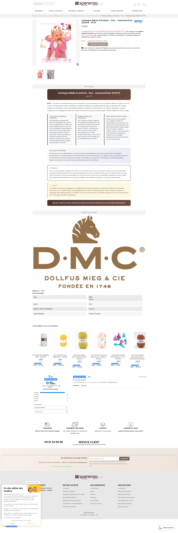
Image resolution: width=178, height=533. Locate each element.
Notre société (70, 485)
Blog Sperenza (123, 506)
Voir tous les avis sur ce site (50, 389)
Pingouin (93, 497)
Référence (35, 291)
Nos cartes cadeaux (125, 503)
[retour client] (131, 424)
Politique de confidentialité (72, 503)
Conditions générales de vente (74, 494)
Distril (92, 491)
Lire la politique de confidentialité (12, 517)
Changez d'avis (131, 428)
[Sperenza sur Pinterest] (132, 442)
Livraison (47, 428)
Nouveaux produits (124, 491)
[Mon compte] (135, 5)
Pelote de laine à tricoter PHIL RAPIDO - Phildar (79, 357)
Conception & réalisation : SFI (89, 515)
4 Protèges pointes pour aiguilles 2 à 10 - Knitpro (118, 357)
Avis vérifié (143, 376)
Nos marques (97, 485)
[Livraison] (75, 424)
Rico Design (94, 500)
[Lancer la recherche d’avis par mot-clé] (66, 412)
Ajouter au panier (99, 44)
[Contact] (47, 424)
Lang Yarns (94, 488)
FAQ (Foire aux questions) (72, 500)
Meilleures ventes (124, 494)
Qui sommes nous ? (70, 497)
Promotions (122, 488)
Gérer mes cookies (69, 506)
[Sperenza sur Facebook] (124, 442)
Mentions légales (69, 491)
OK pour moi (31, 523)
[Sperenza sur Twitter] (120, 442)
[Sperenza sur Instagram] (128, 442)
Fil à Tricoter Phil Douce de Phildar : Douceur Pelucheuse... (137, 357)
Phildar (92, 494)
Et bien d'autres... (96, 503)
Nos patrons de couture (126, 497)
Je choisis (11, 523)
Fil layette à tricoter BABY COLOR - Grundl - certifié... (99, 357)
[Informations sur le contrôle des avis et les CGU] (59, 386)
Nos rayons (124, 485)
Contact (103, 428)
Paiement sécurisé (75, 428)
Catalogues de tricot (125, 500)
